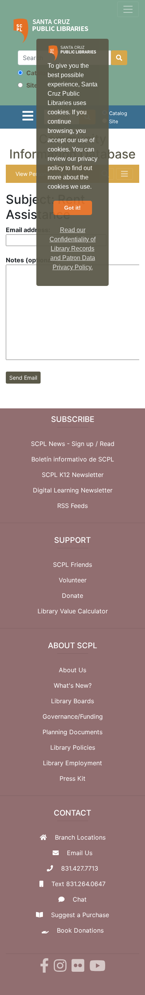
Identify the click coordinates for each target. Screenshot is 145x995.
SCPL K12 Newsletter (73, 475)
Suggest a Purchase (80, 915)
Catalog (37, 73)
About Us (72, 670)
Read (107, 444)
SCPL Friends (72, 564)
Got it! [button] (72, 208)
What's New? (73, 685)
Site (31, 85)
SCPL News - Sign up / (65, 444)
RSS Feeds (72, 506)
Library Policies (72, 747)
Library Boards (72, 701)
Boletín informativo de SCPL (72, 459)
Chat (80, 899)
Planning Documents (72, 732)
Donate (72, 595)
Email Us (79, 853)
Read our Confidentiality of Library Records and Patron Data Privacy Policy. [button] (72, 248)
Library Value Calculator (73, 611)
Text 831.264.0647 (78, 884)
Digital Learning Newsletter (73, 490)
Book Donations (80, 930)
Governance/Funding (73, 716)
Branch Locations (80, 837)
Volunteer (73, 580)
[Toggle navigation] (128, 9)
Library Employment (72, 763)
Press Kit (72, 778)
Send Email (23, 377)
